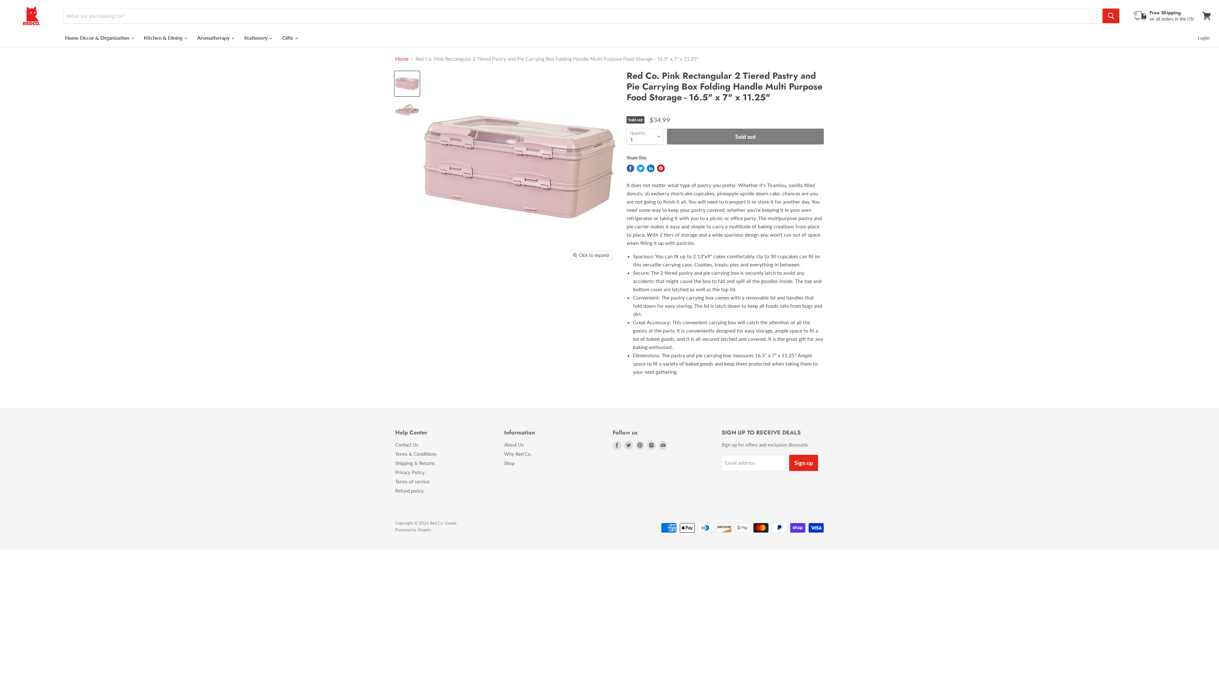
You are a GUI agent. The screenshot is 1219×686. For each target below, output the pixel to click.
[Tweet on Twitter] (640, 168)
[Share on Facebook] (630, 168)
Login (1203, 38)
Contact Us (406, 444)
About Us (514, 444)
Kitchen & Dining (164, 38)
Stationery (256, 38)
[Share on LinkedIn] (651, 168)
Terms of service (412, 481)
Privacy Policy (410, 472)
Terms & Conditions (415, 454)
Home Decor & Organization (97, 38)
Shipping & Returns (415, 463)
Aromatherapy (214, 38)
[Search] (1110, 16)
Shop (509, 463)
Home (402, 59)
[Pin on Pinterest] (661, 168)
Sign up (803, 462)
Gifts (288, 38)
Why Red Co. (518, 454)
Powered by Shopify (413, 529)
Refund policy (409, 491)
